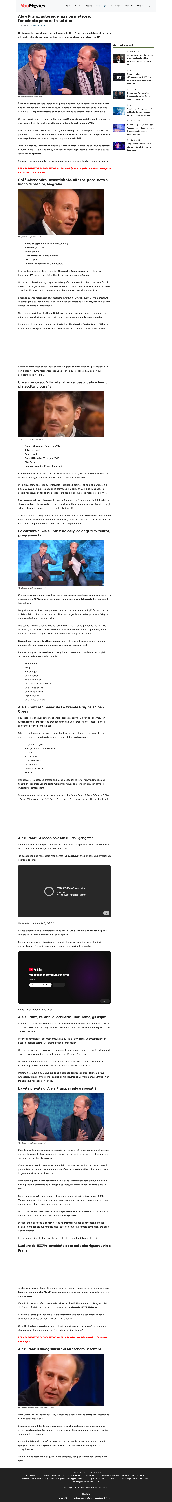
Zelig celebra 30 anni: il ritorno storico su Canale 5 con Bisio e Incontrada (139, 147)
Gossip (89, 6)
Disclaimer (98, 1472)
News (68, 6)
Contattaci (103, 1488)
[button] (149, 5)
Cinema (78, 6)
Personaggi (101, 6)
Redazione (74, 1472)
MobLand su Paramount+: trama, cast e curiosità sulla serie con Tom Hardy (138, 96)
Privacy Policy (86, 1472)
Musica (140, 6)
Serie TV (129, 6)
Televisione (116, 6)
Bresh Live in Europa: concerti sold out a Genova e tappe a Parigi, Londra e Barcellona (139, 112)
